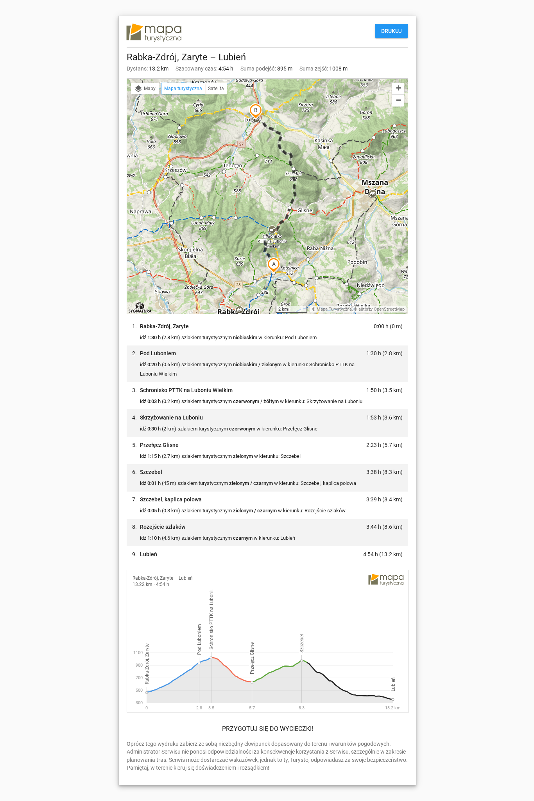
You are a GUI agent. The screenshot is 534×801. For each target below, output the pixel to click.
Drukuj (391, 31)
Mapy (149, 88)
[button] (239, 310)
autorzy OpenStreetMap (381, 309)
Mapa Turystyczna (334, 309)
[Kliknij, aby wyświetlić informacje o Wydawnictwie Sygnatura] (140, 307)
